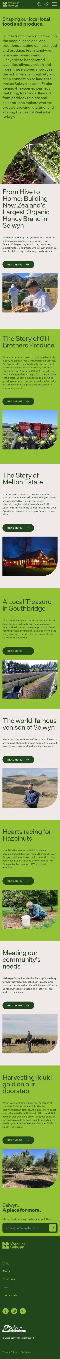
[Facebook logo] (5, 1311)
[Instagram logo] (14, 1311)
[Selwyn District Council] (14, 1334)
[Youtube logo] (23, 1311)
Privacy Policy (9, 1352)
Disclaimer (26, 1352)
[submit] (52, 1228)
